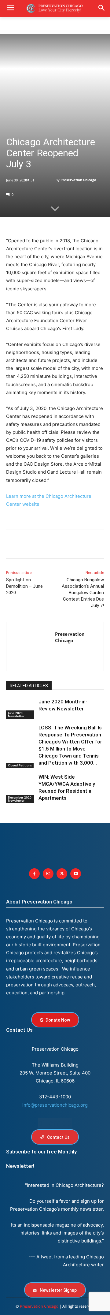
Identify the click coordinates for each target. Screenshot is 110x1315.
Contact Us (19, 1030)
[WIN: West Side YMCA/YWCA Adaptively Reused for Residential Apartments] (20, 783)
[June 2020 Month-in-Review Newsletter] (20, 708)
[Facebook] (12, 545)
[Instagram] (48, 873)
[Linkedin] (40, 545)
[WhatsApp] (68, 545)
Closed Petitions (20, 765)
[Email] (82, 545)
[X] (26, 545)
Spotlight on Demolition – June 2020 (24, 586)
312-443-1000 (55, 1097)
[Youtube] (75, 873)
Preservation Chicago (78, 179)
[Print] (96, 545)
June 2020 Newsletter (16, 714)
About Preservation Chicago (39, 902)
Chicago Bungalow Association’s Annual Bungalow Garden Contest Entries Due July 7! (83, 592)
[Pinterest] (54, 545)
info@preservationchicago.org (55, 1105)
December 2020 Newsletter (19, 799)
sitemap (55, 1123)
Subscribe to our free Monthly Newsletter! (41, 1159)
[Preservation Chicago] (52, 180)
